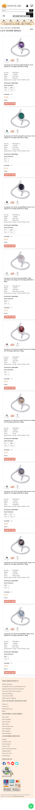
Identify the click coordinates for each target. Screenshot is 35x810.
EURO (17, 16)
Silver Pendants (6, 719)
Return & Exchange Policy (9, 748)
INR (14, 16)
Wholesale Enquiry (7, 708)
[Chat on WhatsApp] (31, 806)
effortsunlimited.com (18, 796)
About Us (5, 704)
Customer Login (6, 741)
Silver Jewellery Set (7, 726)
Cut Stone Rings (15, 28)
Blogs (3, 711)
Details (5, 100)
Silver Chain (5, 724)
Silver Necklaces (6, 733)
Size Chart (15, 83)
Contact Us (5, 706)
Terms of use (6, 746)
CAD (28, 16)
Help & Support (6, 744)
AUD (25, 16)
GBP (21, 16)
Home (1, 28)
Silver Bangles (6, 731)
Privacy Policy (6, 755)
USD (32, 16)
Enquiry (4, 739)
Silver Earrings (6, 721)
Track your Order (7, 753)
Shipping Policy (6, 751)
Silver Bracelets (6, 728)
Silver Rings (7, 28)
